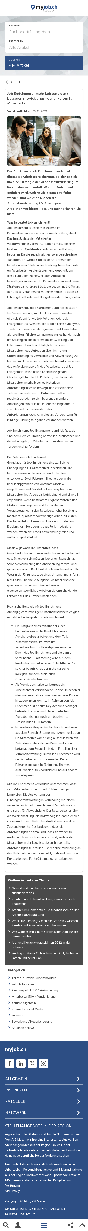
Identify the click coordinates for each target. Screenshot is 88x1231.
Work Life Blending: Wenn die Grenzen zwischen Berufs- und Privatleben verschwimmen (45, 923)
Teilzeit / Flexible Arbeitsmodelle (34, 978)
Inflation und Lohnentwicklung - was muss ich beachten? (43, 901)
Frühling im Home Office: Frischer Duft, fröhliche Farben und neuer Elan (45, 956)
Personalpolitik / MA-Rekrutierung (35, 990)
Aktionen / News (23, 1027)
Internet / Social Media (27, 1009)
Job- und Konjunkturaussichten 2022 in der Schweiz (41, 945)
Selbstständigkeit (24, 984)
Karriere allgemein (24, 1003)
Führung (17, 1015)
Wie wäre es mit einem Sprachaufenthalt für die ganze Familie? (45, 934)
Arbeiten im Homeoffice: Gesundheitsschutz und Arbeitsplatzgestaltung (45, 912)
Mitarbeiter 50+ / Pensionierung (34, 996)
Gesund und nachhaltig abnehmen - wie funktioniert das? (39, 891)
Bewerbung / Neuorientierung (32, 1021)
